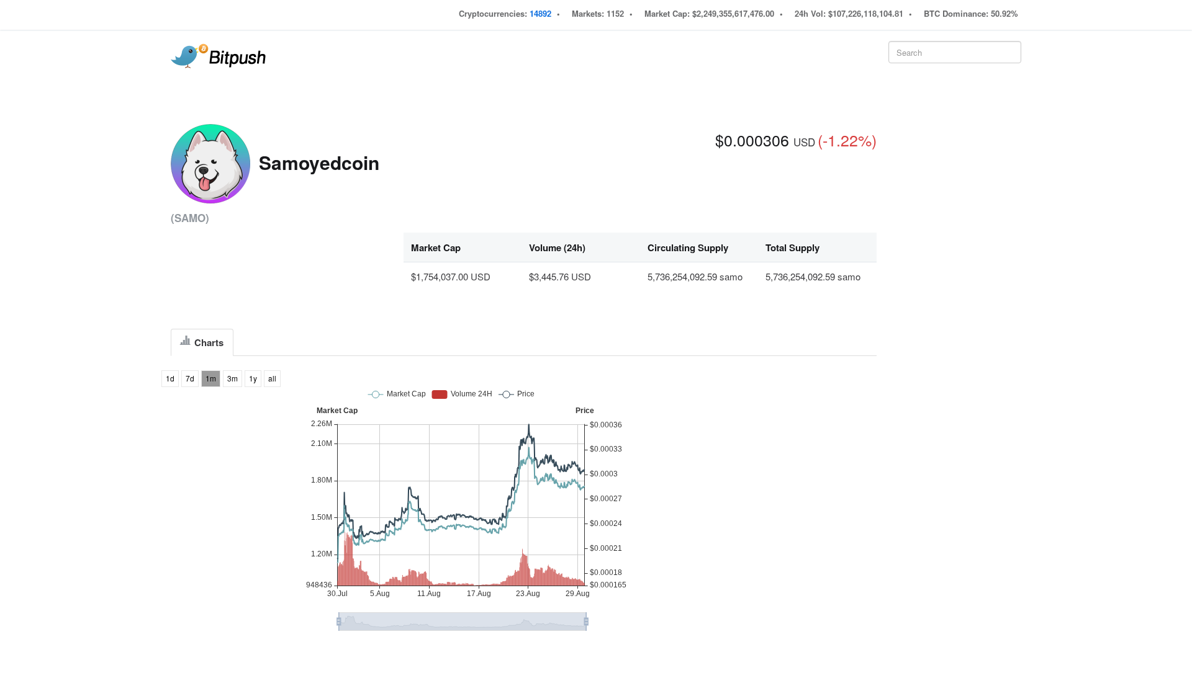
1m (210, 378)
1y (253, 378)
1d (170, 378)
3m (232, 378)
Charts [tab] (208, 342)
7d (190, 378)
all (272, 378)
